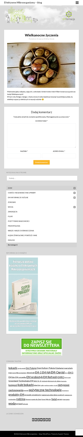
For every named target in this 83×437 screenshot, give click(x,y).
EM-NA (46, 372)
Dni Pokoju (31, 368)
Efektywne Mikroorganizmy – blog (23, 2)
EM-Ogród (58, 372)
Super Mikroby (46, 399)
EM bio (11, 377)
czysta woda (21, 368)
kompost (12, 385)
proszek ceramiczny (32, 395)
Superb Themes (63, 434)
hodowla (44, 381)
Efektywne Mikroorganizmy (17, 373)
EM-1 (38, 372)
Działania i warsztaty (64, 368)
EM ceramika (20, 377)
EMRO (60, 377)
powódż (26, 390)
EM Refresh (50, 377)
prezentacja (65, 390)
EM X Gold (68, 377)
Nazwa (24, 151)
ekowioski (31, 373)
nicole (55, 385)
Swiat (54, 399)
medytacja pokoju (48, 385)
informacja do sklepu (54, 381)
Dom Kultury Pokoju (46, 368)
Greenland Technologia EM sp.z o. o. (24, 381)
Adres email (59, 151)
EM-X (66, 373)
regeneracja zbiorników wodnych (52, 395)
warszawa (66, 399)
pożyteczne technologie (45, 390)
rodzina (20, 399)
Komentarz (41, 121)
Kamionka (63, 381)
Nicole (52, 39)
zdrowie (25, 404)
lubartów (37, 385)
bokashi (12, 367)
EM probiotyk (34, 377)
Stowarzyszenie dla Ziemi (33, 399)
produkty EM (16, 394)
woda (12, 403)
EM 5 (70, 372)
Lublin (42, 385)
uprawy (60, 399)
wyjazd (19, 403)
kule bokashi (26, 385)
